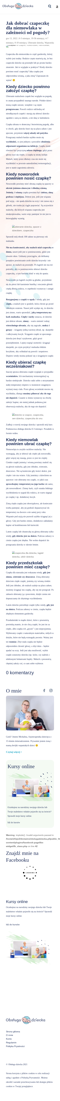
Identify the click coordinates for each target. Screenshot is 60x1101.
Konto (9, 1039)
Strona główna (13, 1031)
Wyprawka (49, 43)
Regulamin (11, 1042)
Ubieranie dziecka (35, 43)
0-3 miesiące (24, 38)
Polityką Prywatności (30, 1078)
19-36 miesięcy (37, 38)
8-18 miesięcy (21, 43)
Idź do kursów (14, 822)
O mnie (9, 1035)
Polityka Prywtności (15, 1046)
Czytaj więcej (13, 752)
